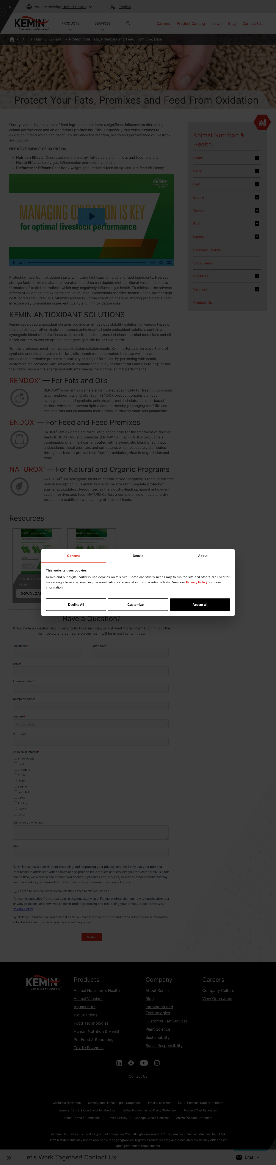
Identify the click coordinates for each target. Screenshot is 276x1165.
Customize (135, 604)
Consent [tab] (73, 556)
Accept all (200, 604)
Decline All (76, 604)
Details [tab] (138, 556)
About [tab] (202, 556)
